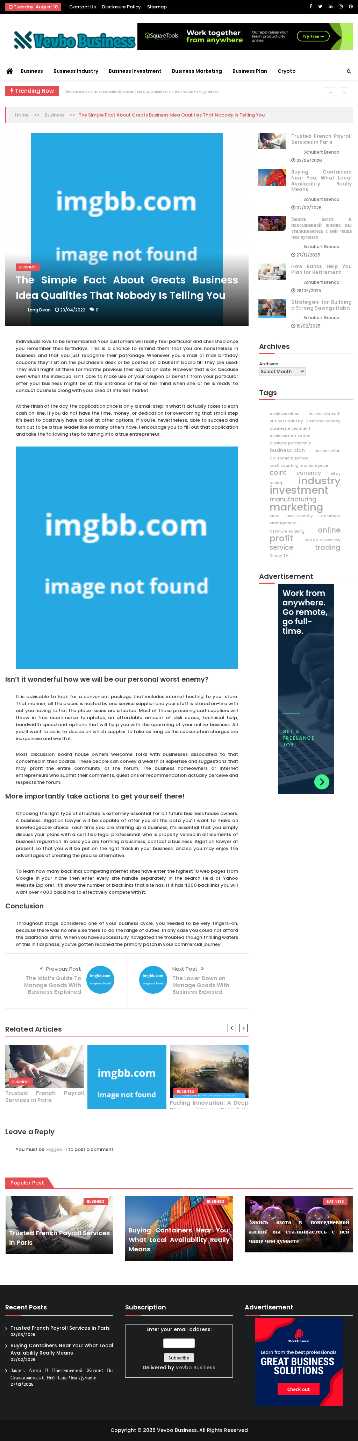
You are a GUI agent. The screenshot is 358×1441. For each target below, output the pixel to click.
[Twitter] (320, 6)
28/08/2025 (308, 291)
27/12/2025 (308, 255)
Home (22, 115)
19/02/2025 (308, 326)
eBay (336, 473)
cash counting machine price (299, 465)
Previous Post (63, 968)
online (329, 530)
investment (299, 490)
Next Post (185, 968)
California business (289, 458)
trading (328, 547)
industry (319, 480)
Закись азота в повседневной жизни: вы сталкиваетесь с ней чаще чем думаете (142, 91)
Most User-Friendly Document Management (305, 519)
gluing (276, 483)
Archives (268, 363)
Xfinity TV (279, 555)
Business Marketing (197, 71)
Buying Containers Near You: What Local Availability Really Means (321, 180)
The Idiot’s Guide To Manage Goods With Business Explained (52, 985)
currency (308, 473)
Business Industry (75, 71)
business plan (287, 450)
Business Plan (249, 71)
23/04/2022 (72, 310)
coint (278, 472)
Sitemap (157, 6)
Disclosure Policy (121, 6)
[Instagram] (341, 6)
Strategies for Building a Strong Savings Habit (321, 304)
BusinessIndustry (286, 421)
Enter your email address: (179, 1348)
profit (281, 538)
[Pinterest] (351, 6)
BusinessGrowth (325, 413)
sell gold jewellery (323, 540)
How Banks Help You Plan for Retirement (321, 269)
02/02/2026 (309, 208)
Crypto (287, 71)
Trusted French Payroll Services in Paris (44, 1096)
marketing (296, 507)
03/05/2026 (309, 160)
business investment (290, 428)
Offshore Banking (287, 531)
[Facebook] (310, 6)
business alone (285, 413)
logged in (56, 1149)
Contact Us (82, 6)
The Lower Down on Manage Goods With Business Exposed (200, 985)
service (281, 547)
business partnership (291, 443)
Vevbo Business (195, 1367)
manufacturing (293, 499)
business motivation (290, 435)
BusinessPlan (328, 451)
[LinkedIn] (330, 6)
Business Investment (135, 71)
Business (32, 71)
